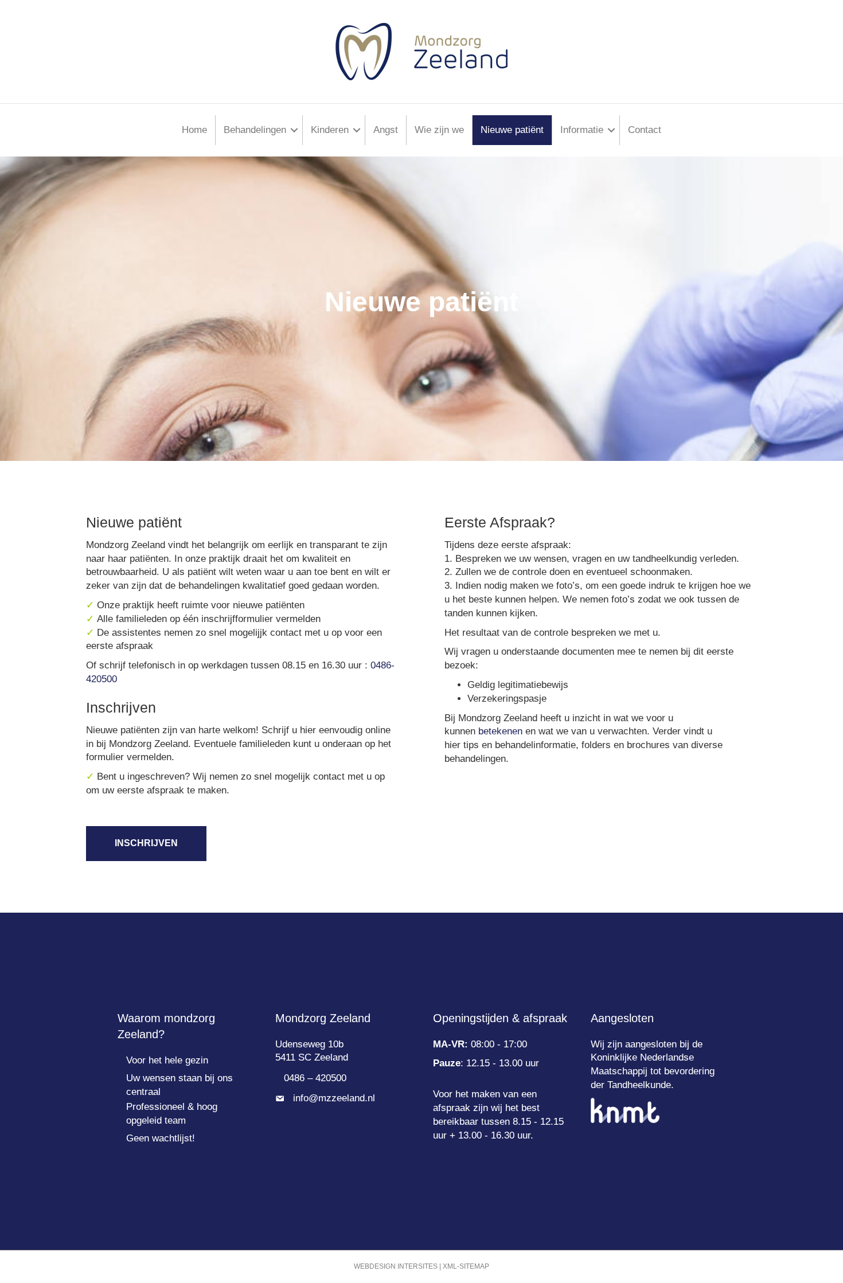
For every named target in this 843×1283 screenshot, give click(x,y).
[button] (294, 130)
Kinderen (330, 129)
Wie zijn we (439, 129)
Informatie (581, 129)
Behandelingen (255, 129)
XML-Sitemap (466, 1266)
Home (194, 129)
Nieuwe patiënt (512, 129)
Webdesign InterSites (396, 1266)
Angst (385, 129)
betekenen (501, 731)
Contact (644, 129)
